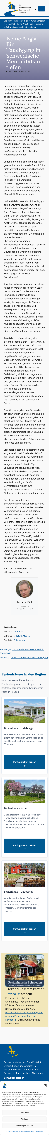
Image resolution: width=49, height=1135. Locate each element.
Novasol (11, 994)
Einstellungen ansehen (24, 1126)
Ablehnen (24, 1119)
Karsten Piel (11, 71)
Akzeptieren (24, 1112)
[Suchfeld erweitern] (41, 8)
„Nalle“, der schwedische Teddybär (29, 657)
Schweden (19, 640)
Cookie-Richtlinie (12, 1131)
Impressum (39, 1131)
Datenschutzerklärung (26, 1131)
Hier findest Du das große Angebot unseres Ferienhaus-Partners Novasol (24, 1016)
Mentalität (17, 631)
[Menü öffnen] (35, 8)
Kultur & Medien (23, 636)
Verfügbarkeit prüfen (24, 762)
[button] (45, 1086)
